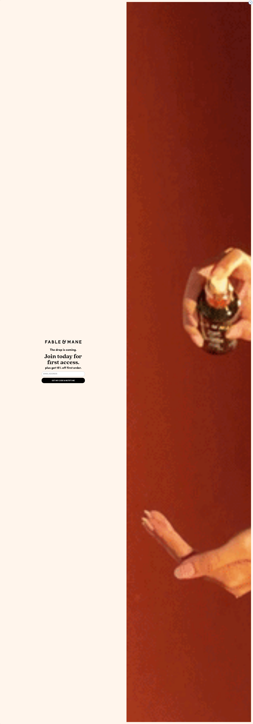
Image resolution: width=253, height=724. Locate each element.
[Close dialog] (250, 2)
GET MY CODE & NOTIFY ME (63, 380)
